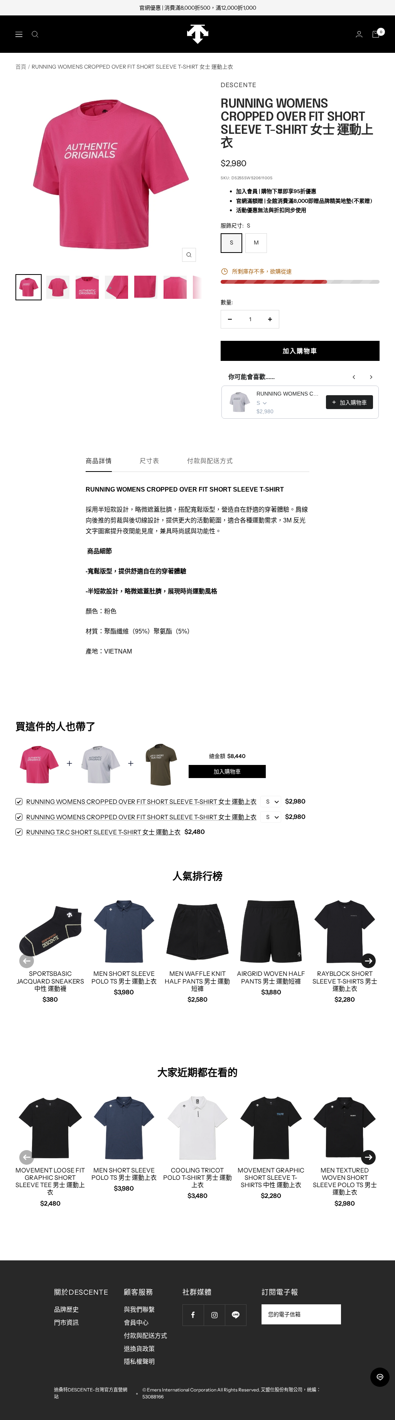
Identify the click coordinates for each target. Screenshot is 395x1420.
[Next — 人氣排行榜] (368, 960)
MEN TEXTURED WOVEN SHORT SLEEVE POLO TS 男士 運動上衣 (345, 1181)
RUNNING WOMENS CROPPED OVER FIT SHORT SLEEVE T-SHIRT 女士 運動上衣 (289, 394)
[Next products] (371, 377)
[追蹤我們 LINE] (235, 1315)
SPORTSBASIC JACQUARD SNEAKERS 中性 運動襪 (50, 981)
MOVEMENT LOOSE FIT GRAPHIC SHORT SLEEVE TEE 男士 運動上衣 (50, 1181)
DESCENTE (239, 85)
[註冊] (330, 1314)
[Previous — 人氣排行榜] (26, 960)
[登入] (359, 34)
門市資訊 (66, 1322)
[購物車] (376, 34)
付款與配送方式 (210, 461)
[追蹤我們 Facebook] (193, 1315)
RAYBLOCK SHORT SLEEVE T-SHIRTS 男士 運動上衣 (344, 981)
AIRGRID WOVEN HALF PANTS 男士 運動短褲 (271, 977)
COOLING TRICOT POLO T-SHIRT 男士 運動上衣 (197, 1177)
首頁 (20, 66)
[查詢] (35, 34)
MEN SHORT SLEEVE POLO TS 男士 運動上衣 (124, 977)
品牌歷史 (66, 1309)
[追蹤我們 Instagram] (214, 1315)
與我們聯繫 (139, 1309)
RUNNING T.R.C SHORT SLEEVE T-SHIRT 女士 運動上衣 (103, 832)
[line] (380, 1377)
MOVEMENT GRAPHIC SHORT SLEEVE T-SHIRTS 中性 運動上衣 (271, 1177)
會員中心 (136, 1322)
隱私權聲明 (139, 1361)
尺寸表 (149, 461)
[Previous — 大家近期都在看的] (26, 1157)
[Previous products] (354, 377)
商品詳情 (99, 461)
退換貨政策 (139, 1349)
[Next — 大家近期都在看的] (368, 1157)
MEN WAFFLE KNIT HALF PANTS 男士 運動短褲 (197, 981)
